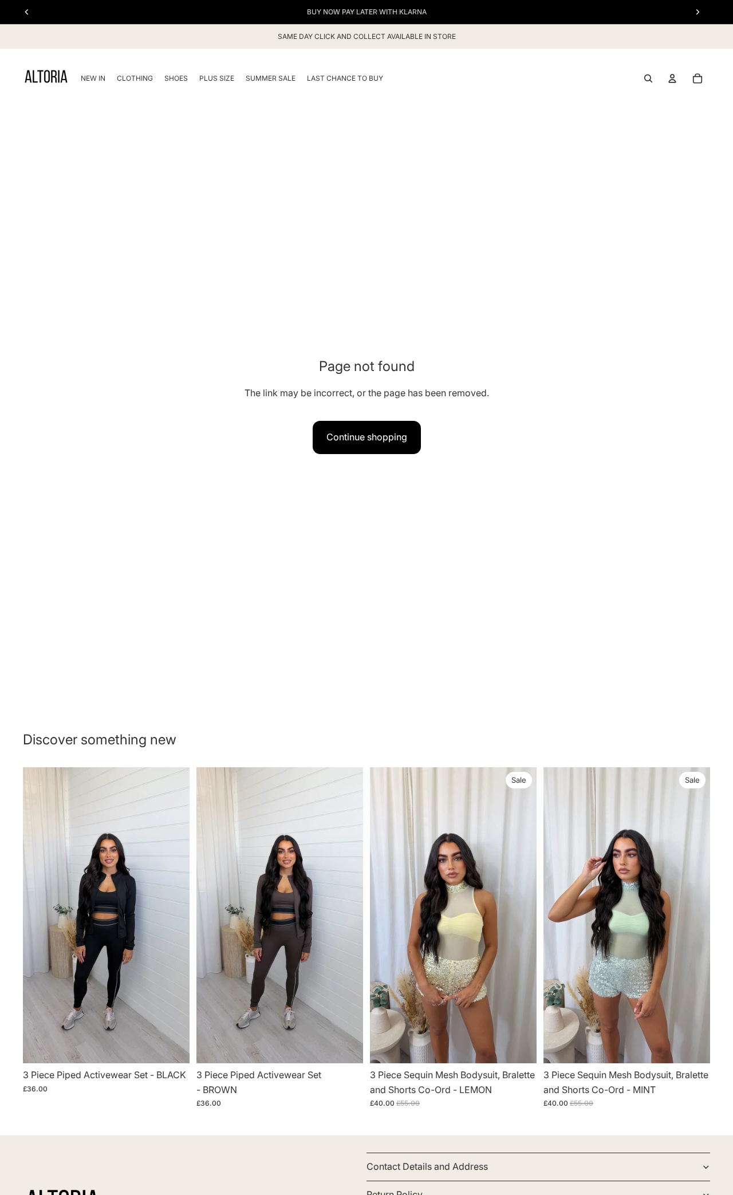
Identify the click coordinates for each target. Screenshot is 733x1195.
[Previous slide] (40, 915)
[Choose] (171, 1045)
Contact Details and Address (427, 1166)
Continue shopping (366, 437)
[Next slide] (172, 915)
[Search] (648, 78)
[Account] (672, 78)
